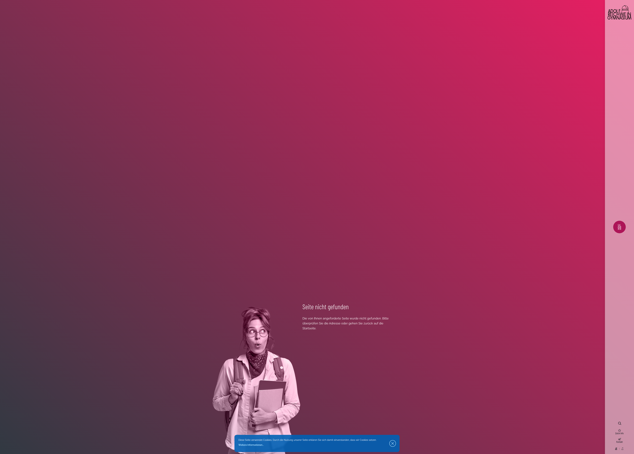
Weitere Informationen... (251, 445)
